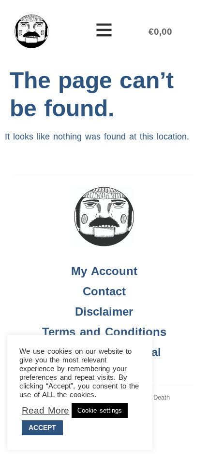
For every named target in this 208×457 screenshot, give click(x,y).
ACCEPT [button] (42, 427)
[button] (104, 31)
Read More (45, 410)
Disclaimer (104, 311)
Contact (104, 291)
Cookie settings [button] (99, 410)
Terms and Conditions (104, 331)
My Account (104, 270)
